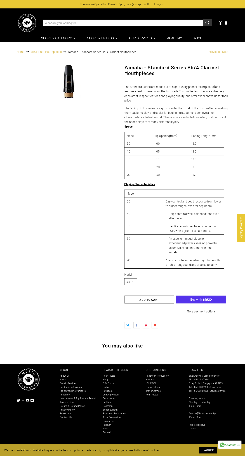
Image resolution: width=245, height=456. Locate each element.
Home (20, 51)
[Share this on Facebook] (136, 325)
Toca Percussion (112, 417)
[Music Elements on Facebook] (23, 401)
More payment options (201, 311)
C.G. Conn (108, 383)
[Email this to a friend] (155, 325)
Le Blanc (107, 402)
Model (128, 274)
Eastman (108, 405)
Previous (214, 51)
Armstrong (108, 398)
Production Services (71, 386)
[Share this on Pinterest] (146, 325)
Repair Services (68, 383)
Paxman (107, 424)
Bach (105, 428)
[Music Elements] (27, 23)
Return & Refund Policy (72, 405)
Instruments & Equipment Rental (78, 398)
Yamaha (150, 379)
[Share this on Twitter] (127, 325)
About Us (65, 375)
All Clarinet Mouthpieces (46, 51)
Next (225, 51)
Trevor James (153, 390)
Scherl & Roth (110, 409)
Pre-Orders (66, 413)
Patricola (107, 390)
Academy (65, 394)
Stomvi (107, 432)
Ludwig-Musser (111, 394)
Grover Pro (108, 420)
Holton (106, 386)
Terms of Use (67, 402)
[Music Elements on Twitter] (18, 401)
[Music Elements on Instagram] (32, 401)
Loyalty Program (241, 228)
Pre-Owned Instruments (73, 390)
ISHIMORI (151, 383)
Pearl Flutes (109, 375)
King (105, 379)
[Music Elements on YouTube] (27, 401)
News (63, 379)
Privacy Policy (67, 409)
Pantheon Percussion (114, 413)
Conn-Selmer (153, 386)
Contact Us (66, 417)
